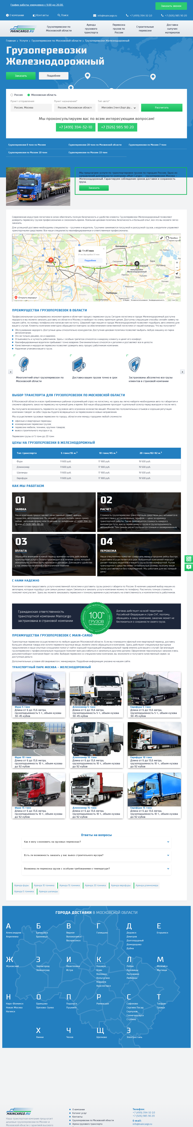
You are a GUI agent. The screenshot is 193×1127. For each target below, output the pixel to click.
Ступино (131, 1019)
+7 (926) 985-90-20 (32, 524)
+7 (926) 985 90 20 (144, 1116)
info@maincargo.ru (142, 1124)
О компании (78, 1110)
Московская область (43, 95)
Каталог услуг (79, 1113)
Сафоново (132, 1004)
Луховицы (132, 970)
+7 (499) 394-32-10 (144, 1113)
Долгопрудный (135, 940)
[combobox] (118, 108)
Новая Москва (14, 1008)
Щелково (101, 1037)
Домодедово (134, 944)
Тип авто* (104, 101)
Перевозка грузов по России (119, 29)
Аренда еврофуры (121, 885)
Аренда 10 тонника (44, 885)
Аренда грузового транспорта (91, 29)
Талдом (161, 1004)
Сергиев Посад (135, 1008)
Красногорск (103, 986)
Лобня (130, 966)
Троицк (161, 1008)
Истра (69, 970)
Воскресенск (73, 940)
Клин (99, 970)
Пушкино (71, 1008)
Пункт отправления (22, 101)
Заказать (21, 75)
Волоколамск (73, 937)
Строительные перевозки (145, 29)
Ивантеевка (73, 966)
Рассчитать (162, 107)
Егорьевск (162, 933)
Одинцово (41, 1004)
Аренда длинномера (147, 885)
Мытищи (162, 970)
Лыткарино (133, 974)
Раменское (102, 1004)
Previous (10, 371)
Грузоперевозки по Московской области (59, 29)
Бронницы (42, 937)
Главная (11, 41)
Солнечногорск (135, 1015)
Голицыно (102, 933)
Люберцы (132, 978)
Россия (18, 95)
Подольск (71, 1004)
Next (182, 371)
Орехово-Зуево (45, 1008)
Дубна (130, 948)
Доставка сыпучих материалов (172, 29)
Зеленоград (43, 970)
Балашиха (42, 933)
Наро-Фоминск (14, 1004)
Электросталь (134, 1037)
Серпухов (132, 1011)
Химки (40, 1037)
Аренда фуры (21, 885)
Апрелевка (12, 937)
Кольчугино (103, 978)
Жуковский (12, 966)
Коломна (101, 974)
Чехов (69, 1037)
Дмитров (132, 937)
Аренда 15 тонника (69, 885)
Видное (70, 933)
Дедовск (131, 933)
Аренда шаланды (48, 891)
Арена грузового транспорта (87, 1124)
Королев (101, 982)
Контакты (77, 1117)
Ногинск (10, 1011)
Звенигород (43, 966)
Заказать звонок (171, 6)
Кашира (101, 966)
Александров (13, 933)
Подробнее (53, 76)
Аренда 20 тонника (95, 885)
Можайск (162, 966)
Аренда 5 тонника (24, 891)
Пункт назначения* (65, 101)
